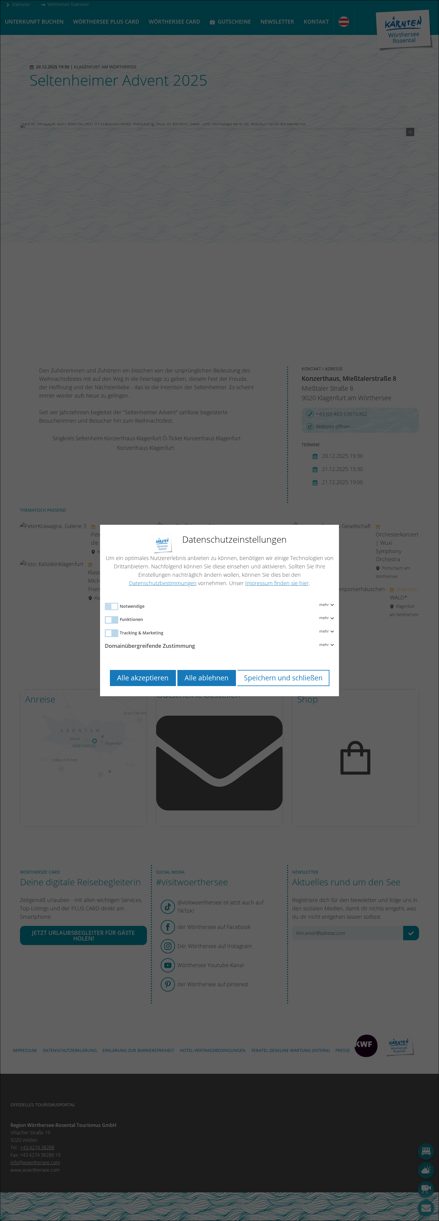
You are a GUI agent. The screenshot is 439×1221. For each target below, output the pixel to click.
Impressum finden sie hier (277, 583)
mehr (324, 605)
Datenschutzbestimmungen (163, 583)
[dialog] (219, 610)
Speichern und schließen (283, 677)
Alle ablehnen (206, 677)
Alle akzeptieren (142, 677)
